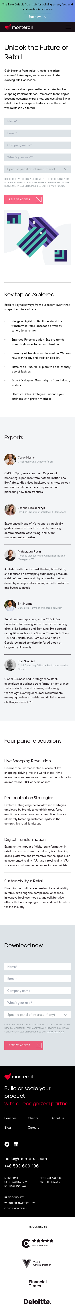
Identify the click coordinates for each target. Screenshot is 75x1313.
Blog (7, 1128)
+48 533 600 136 (21, 1166)
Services (10, 1118)
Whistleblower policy (19, 1203)
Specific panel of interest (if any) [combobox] (31, 169)
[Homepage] (18, 27)
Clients (33, 1118)
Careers (33, 1128)
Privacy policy (14, 1197)
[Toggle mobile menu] (68, 27)
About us (58, 1118)
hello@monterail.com (25, 1158)
